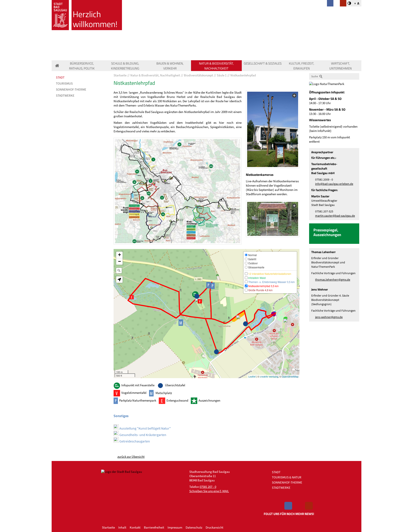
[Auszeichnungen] (197, 300)
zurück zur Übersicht (131, 457)
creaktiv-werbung (269, 376)
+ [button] (119, 254)
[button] (119, 279)
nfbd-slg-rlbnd (334, 184)
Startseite (108, 527)
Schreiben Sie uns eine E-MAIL (209, 491)
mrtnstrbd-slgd (334, 216)
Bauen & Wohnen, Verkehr (169, 66)
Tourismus (64, 83)
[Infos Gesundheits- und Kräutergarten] (285, 321)
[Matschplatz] (182, 322)
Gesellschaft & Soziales (263, 63)
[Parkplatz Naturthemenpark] (212, 286)
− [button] (119, 261)
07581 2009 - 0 (324, 179)
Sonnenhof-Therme (71, 89)
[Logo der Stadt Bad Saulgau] (87, 15)
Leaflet (252, 376)
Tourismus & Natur (286, 477)
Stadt (60, 77)
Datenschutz (194, 527)
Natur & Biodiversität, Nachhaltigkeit (216, 66)
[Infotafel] (272, 219)
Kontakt (135, 527)
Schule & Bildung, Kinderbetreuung (125, 66)
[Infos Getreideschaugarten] (238, 317)
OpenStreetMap (290, 376)
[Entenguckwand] (131, 297)
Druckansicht (214, 527)
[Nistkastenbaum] (272, 129)
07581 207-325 (324, 211)
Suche (314, 76)
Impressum (175, 527)
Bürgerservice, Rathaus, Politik (82, 66)
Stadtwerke (65, 95)
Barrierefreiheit (154, 527)
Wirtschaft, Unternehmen (340, 66)
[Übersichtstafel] (245, 324)
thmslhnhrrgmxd (332, 279)
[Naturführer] (177, 191)
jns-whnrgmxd (328, 317)
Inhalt (122, 527)
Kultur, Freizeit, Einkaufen (301, 66)
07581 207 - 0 (208, 487)
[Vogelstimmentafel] (200, 301)
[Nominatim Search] (119, 270)
